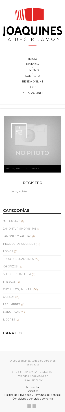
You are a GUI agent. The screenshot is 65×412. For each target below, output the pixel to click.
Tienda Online (33, 81)
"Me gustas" (11, 221)
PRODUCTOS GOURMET (19, 243)
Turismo (32, 70)
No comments (32, 169)
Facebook (29, 406)
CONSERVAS (11, 312)
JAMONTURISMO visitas (19, 228)
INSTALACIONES (33, 93)
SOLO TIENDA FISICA (17, 274)
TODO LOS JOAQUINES (18, 259)
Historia (32, 64)
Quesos (8, 296)
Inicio (32, 58)
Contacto (32, 75)
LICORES (9, 319)
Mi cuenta (32, 387)
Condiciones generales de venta (32, 398)
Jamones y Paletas (17, 236)
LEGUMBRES (11, 304)
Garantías (32, 391)
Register (32, 183)
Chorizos (10, 266)
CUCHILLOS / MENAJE (17, 289)
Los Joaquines (13, 169)
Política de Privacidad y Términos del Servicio (32, 394)
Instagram (34, 406)
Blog (32, 87)
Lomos (8, 251)
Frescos (9, 281)
